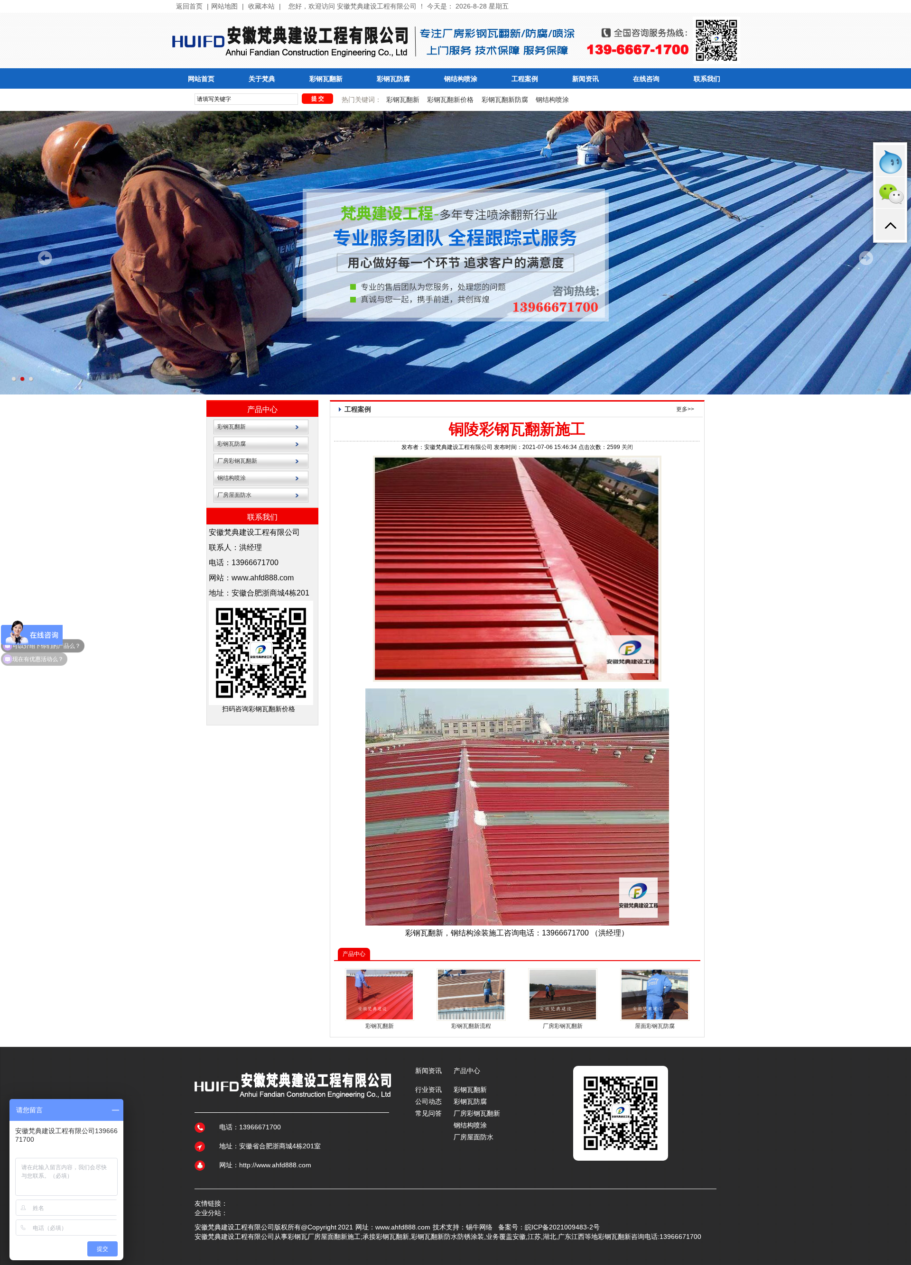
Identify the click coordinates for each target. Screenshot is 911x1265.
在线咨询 (646, 78)
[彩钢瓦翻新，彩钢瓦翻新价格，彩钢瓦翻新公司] (379, 1017)
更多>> (685, 409)
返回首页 (189, 6)
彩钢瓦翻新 (326, 78)
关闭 (627, 447)
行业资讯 (428, 1089)
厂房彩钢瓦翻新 (237, 461)
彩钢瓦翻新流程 (471, 1026)
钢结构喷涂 (460, 78)
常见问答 (428, 1113)
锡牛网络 (479, 1227)
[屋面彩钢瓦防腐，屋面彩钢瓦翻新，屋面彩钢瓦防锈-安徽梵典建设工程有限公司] (655, 1017)
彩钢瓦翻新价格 (450, 99)
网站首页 (201, 78)
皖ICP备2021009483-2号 (562, 1227)
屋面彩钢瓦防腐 (655, 1026)
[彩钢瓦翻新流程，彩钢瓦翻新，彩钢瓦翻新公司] (471, 1017)
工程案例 (524, 78)
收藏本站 (261, 6)
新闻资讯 (585, 78)
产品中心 (262, 409)
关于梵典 (262, 78)
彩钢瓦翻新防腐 (505, 99)
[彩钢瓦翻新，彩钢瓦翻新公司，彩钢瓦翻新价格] (563, 1017)
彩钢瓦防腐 (393, 78)
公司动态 (428, 1101)
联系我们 (707, 78)
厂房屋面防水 (234, 495)
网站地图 (224, 6)
